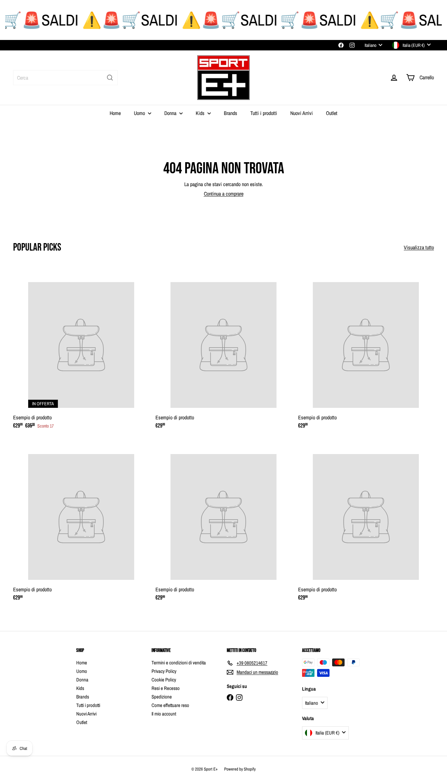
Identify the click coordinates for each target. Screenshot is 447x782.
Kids (201, 113)
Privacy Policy (164, 671)
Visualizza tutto (419, 247)
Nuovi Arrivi (301, 113)
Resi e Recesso (166, 688)
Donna (171, 113)
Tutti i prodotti (263, 113)
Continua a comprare (223, 193)
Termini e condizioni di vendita (179, 662)
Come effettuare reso (170, 705)
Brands (230, 113)
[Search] (110, 77)
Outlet (331, 113)
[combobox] (65, 77)
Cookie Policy (164, 679)
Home (115, 113)
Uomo (140, 113)
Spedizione (162, 696)
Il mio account (164, 713)
